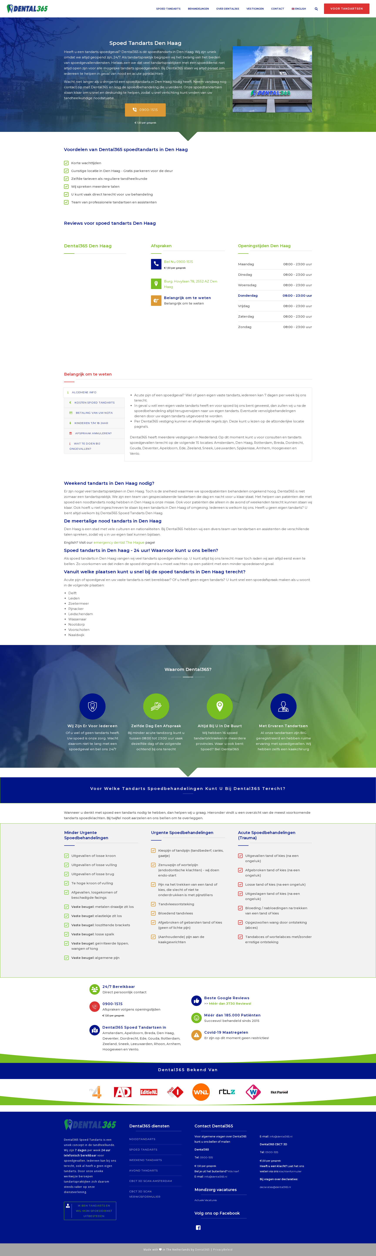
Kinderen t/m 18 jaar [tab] (91, 423)
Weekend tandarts (145, 1160)
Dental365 (202, 1249)
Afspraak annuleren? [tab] (93, 433)
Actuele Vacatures (206, 1200)
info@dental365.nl (215, 1176)
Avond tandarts (143, 1170)
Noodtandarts (142, 1139)
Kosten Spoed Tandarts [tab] (94, 402)
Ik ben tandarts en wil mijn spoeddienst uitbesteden (94, 1211)
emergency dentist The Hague (119, 542)
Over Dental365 (227, 8)
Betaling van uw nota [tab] (94, 412)
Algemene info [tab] (84, 392)
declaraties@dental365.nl (275, 1187)
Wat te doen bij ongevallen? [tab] (84, 446)
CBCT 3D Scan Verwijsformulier (145, 1194)
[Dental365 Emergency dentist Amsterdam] (272, 79)
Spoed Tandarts (168, 8)
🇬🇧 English (299, 8)
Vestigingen (255, 8)
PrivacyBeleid (223, 1249)
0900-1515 (148, 110)
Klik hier (233, 1171)
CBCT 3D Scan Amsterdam (150, 1181)
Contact (277, 8)
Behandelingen (198, 8)
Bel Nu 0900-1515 (178, 262)
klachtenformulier (290, 1171)
